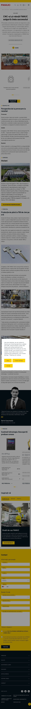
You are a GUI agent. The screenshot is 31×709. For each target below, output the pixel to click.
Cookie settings (19, 360)
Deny (8, 360)
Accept (8, 365)
